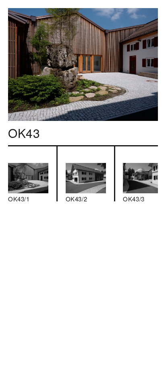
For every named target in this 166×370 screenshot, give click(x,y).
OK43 (24, 133)
